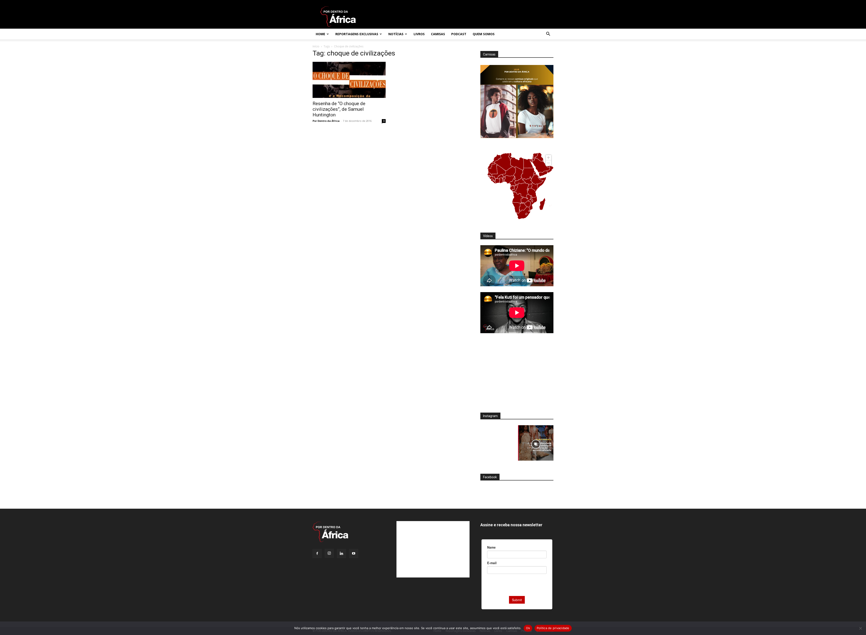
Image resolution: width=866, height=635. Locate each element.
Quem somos (484, 34)
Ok (528, 628)
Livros (419, 34)
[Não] (860, 628)
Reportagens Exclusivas (356, 34)
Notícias (395, 34)
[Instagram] (329, 553)
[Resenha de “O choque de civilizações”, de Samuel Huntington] (349, 80)
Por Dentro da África (326, 120)
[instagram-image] (498, 443)
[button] (548, 34)
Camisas (438, 34)
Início (316, 46)
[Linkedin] (341, 553)
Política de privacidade (553, 628)
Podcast (458, 34)
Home (320, 34)
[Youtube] (353, 553)
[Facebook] (317, 553)
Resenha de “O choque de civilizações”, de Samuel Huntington (339, 109)
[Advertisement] (516, 376)
